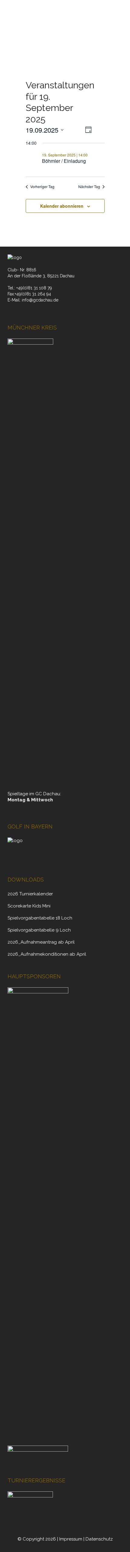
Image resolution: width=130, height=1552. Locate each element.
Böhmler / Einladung (64, 160)
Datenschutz (99, 1539)
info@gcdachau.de (40, 300)
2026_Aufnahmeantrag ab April (41, 942)
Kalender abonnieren (61, 206)
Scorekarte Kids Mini (29, 906)
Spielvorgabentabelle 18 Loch (40, 918)
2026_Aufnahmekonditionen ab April (47, 954)
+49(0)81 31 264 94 (33, 294)
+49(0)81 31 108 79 (34, 287)
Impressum (70, 1539)
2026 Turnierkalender (30, 894)
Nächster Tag (89, 186)
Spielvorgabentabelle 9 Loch (39, 930)
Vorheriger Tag (42, 186)
